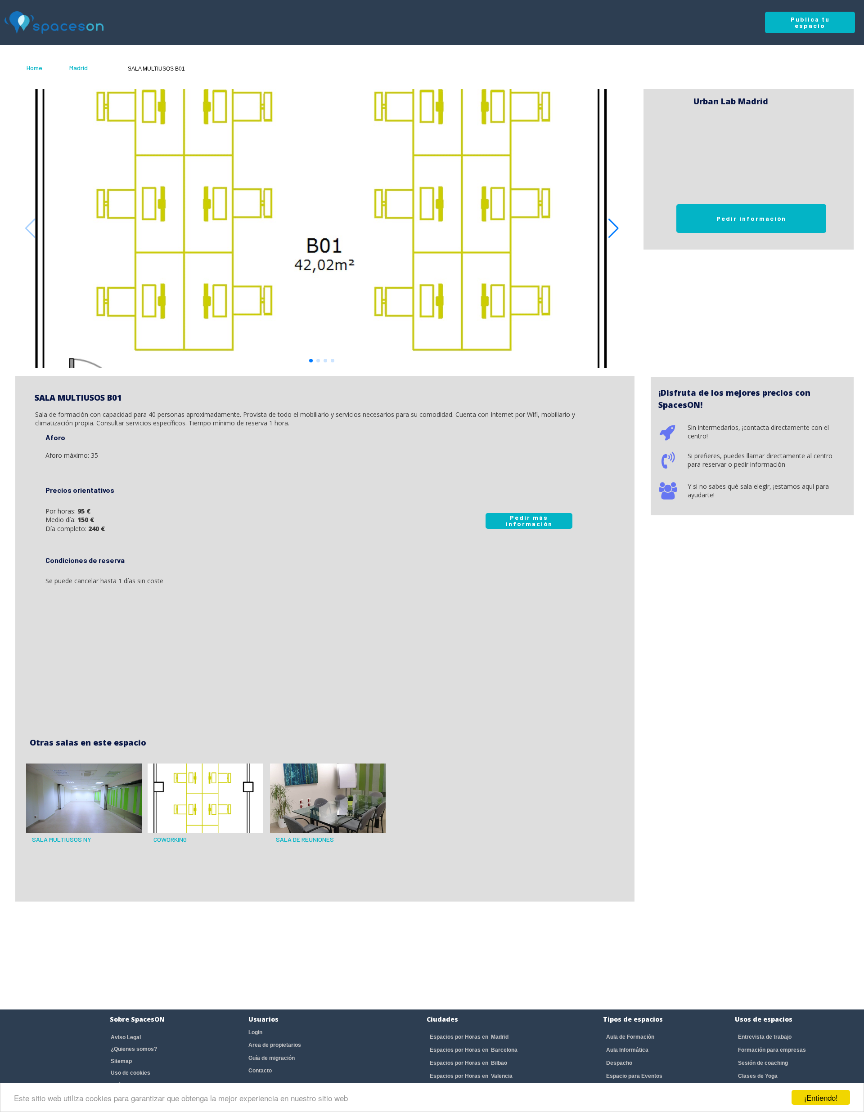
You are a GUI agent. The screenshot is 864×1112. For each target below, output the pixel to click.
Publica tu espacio (810, 22)
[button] (614, 228)
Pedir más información (529, 520)
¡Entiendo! (821, 1097)
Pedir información (751, 218)
